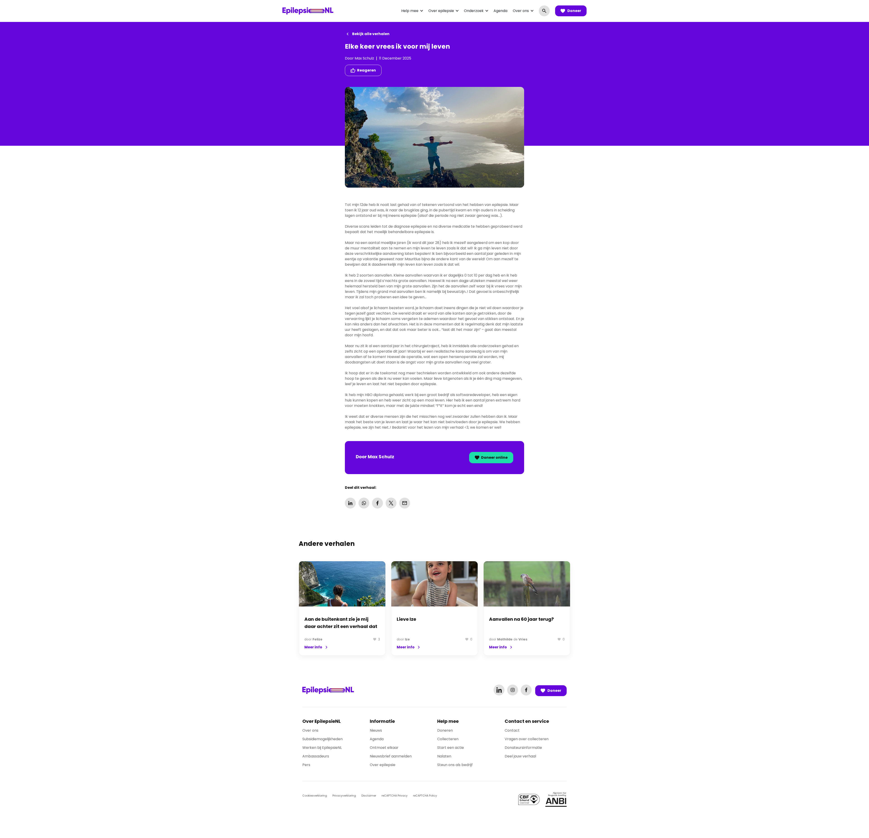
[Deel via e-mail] (404, 503)
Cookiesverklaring (314, 795)
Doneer (574, 10)
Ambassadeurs (315, 756)
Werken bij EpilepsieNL (322, 747)
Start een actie (450, 747)
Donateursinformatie (523, 747)
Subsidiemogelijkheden (322, 739)
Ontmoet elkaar (384, 747)
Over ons (521, 10)
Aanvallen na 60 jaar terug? (521, 619)
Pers (306, 764)
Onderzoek (474, 10)
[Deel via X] (391, 503)
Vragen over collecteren (527, 739)
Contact (512, 730)
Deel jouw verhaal (520, 756)
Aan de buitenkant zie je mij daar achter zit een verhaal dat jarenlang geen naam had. (340, 626)
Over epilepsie (441, 10)
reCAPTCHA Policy (425, 795)
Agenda (500, 10)
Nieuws (376, 730)
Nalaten (444, 756)
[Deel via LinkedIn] (350, 503)
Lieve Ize (406, 619)
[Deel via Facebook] (377, 503)
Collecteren (447, 739)
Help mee (409, 10)
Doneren (445, 730)
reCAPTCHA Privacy (395, 795)
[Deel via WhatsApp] (363, 503)
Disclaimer (368, 795)
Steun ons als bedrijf (455, 764)
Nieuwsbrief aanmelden (391, 756)
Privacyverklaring (344, 795)
